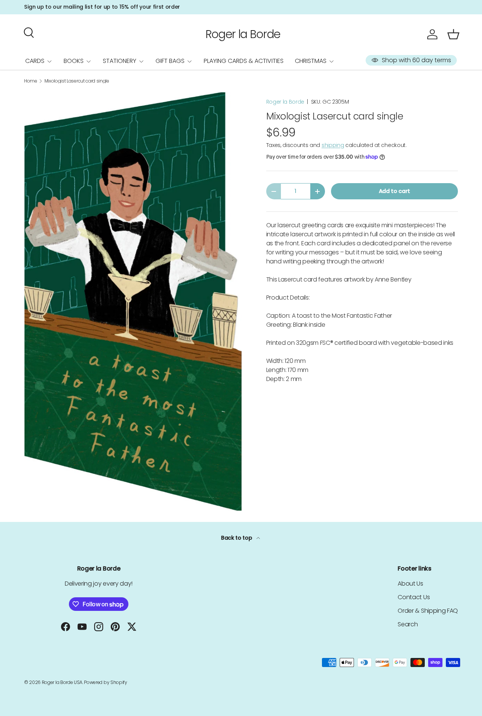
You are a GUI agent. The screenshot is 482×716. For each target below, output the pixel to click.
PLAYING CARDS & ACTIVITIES (244, 61)
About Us (410, 583)
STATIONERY (119, 61)
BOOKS (74, 61)
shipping (333, 145)
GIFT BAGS (170, 61)
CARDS (34, 61)
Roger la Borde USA (62, 682)
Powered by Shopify (105, 682)
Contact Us (414, 597)
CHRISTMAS (310, 61)
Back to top (237, 538)
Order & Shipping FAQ (428, 610)
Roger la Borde (285, 102)
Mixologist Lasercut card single (76, 81)
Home (30, 81)
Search (408, 624)
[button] (453, 34)
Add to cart (394, 191)
